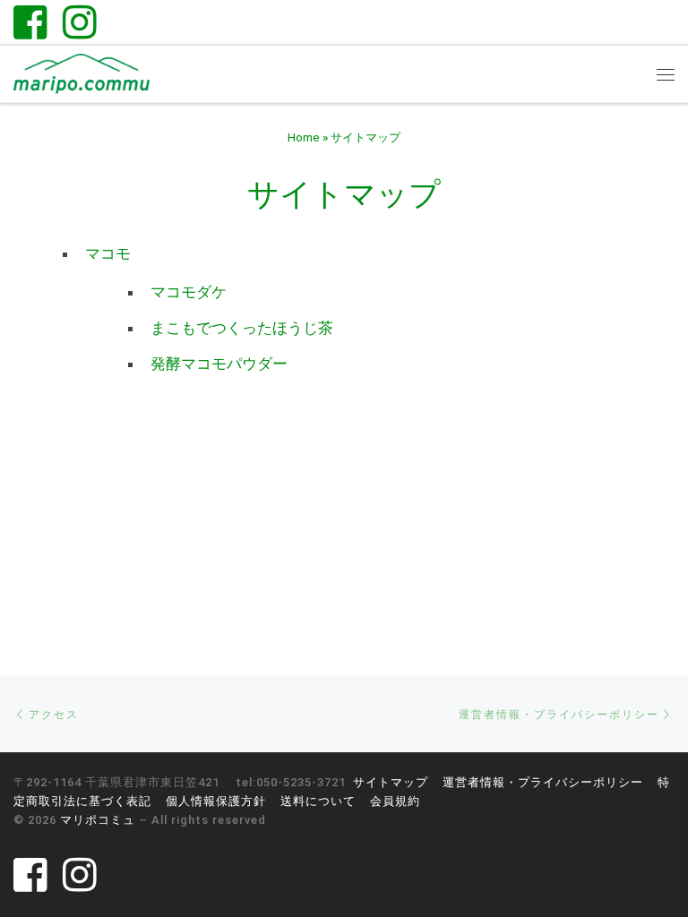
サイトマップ (390, 782)
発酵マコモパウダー (219, 364)
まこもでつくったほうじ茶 (241, 328)
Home (304, 137)
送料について (318, 801)
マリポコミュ (97, 820)
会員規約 (395, 801)
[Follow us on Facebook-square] (30, 22)
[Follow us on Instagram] (80, 22)
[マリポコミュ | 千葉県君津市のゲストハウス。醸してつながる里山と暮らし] (81, 72)
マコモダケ (188, 292)
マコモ (108, 253)
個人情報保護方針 (216, 801)
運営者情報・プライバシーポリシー (543, 782)
